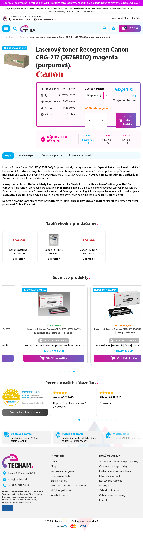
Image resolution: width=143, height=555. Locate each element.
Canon (22, 37)
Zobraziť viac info (26, 204)
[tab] (60, 371)
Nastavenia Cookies (110, 481)
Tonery (12, 37)
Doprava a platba (119, 18)
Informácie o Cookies (111, 476)
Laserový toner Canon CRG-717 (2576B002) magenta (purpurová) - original (49, 331)
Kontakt (136, 18)
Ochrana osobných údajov (114, 466)
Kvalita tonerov (60, 495)
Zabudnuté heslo (109, 490)
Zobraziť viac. (88, 11)
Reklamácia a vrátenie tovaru (116, 471)
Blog (53, 466)
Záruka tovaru (59, 481)
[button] (6, 28)
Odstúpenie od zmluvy (112, 495)
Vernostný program (62, 471)
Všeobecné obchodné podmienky (118, 461)
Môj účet (104, 486)
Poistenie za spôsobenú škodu (68, 486)
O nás (54, 461)
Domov (3, 37)
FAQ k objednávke (61, 490)
